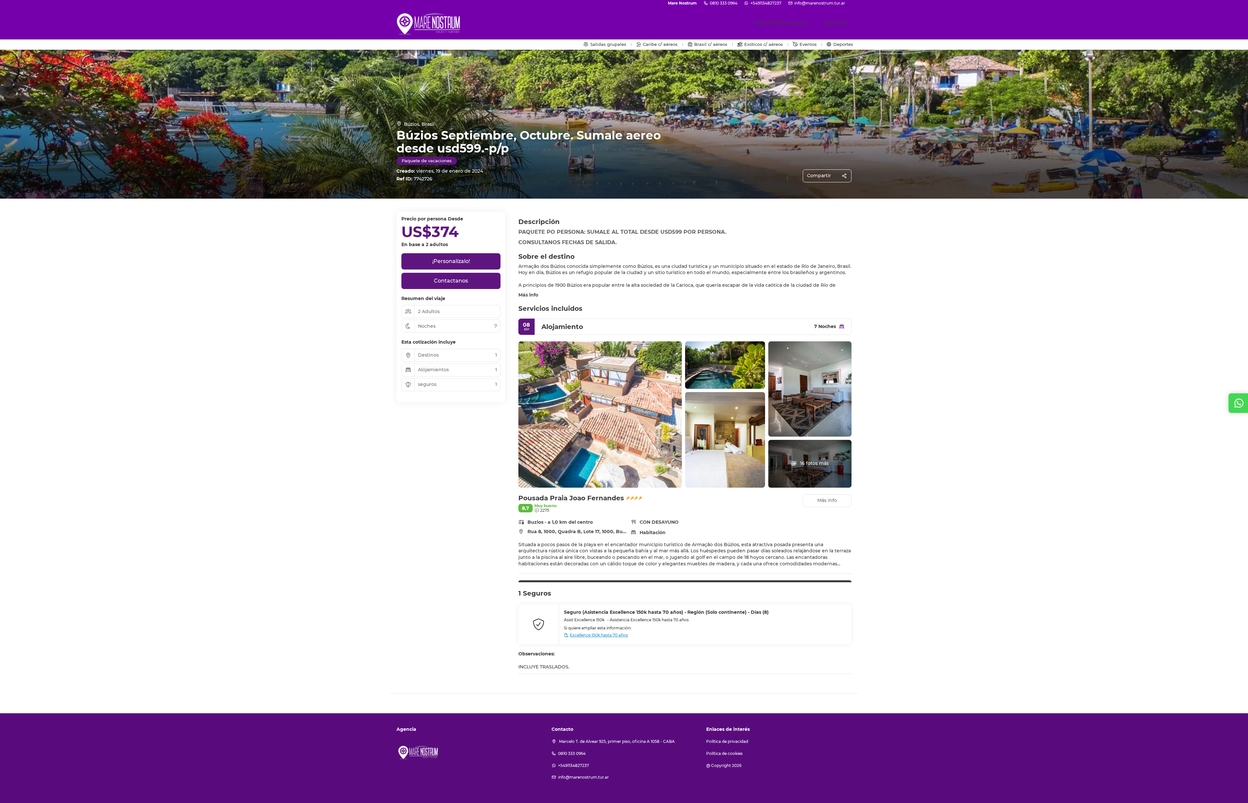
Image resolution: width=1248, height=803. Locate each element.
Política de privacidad (727, 741)
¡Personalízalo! (451, 261)
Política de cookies (724, 753)
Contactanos (451, 281)
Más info (528, 295)
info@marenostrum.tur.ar (819, 3)
